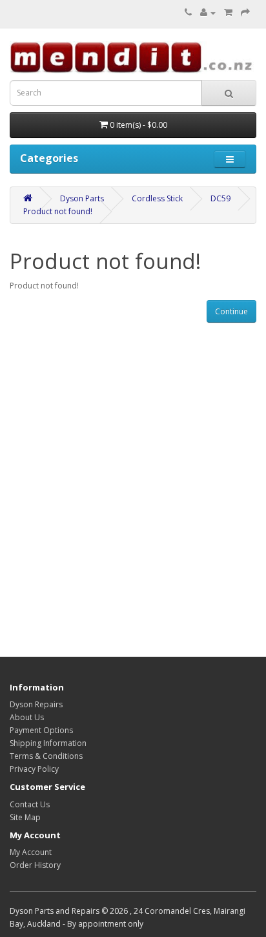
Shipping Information (48, 743)
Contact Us (30, 804)
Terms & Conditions (46, 756)
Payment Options (41, 730)
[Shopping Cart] (228, 12)
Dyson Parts (82, 198)
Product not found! (57, 211)
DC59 (220, 198)
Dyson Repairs (36, 704)
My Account (31, 852)
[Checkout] (245, 12)
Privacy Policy (34, 768)
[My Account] (208, 12)
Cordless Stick (157, 198)
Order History (35, 865)
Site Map (25, 817)
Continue (231, 311)
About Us (27, 717)
